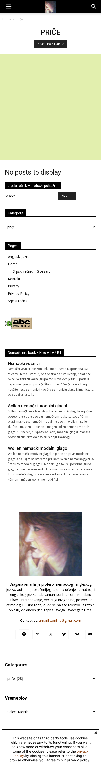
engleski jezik (18, 256)
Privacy (13, 286)
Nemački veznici (24, 363)
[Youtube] (90, 634)
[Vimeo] (64, 634)
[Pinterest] (37, 634)
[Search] (94, 6)
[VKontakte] (77, 634)
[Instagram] (24, 634)
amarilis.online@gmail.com (60, 620)
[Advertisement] (50, 107)
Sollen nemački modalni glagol (37, 405)
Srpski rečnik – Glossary (31, 271)
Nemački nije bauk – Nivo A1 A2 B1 (34, 353)
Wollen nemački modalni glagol (38, 448)
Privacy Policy (18, 293)
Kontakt (14, 278)
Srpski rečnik (17, 300)
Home (6, 19)
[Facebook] (11, 634)
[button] (8, 6)
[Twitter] (50, 634)
